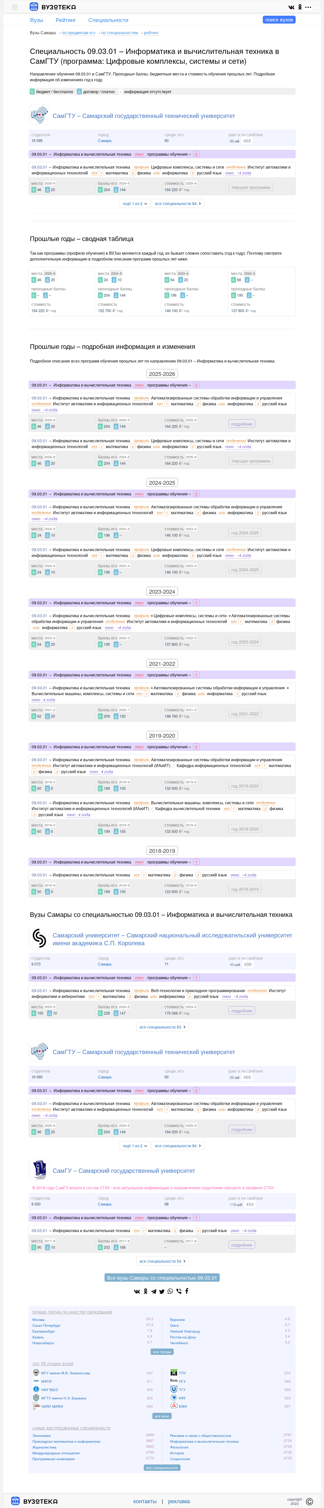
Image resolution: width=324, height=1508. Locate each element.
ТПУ (182, 1372)
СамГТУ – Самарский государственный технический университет (144, 115)
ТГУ (182, 1389)
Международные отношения (56, 1452)
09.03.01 (39, 167)
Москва (38, 1319)
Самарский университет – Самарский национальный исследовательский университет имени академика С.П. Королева (172, 938)
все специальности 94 (176, 203)
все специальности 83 (160, 1027)
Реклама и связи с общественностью (200, 1435)
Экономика (41, 1435)
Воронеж (177, 1319)
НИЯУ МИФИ (52, 1406)
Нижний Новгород (185, 1331)
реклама (179, 1501)
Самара (104, 140)
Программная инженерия (53, 1458)
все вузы (162, 1415)
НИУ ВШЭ (49, 1389)
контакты (145, 1501)
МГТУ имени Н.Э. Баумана (63, 1397)
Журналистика (44, 1447)
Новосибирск (43, 1342)
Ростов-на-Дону (183, 1336)
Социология (180, 1458)
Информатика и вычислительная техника (204, 1441)
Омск (174, 1325)
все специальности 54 (160, 1261)
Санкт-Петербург (46, 1325)
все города (162, 1351)
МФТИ (46, 1381)
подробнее (241, 423)
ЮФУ (183, 1406)
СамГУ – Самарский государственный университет (124, 1170)
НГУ (182, 1381)
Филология (179, 1447)
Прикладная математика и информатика (66, 1441)
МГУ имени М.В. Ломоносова (65, 1372)
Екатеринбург (43, 1331)
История (177, 1452)
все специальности (162, 1467)
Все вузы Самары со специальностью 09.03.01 (162, 1277)
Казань (38, 1336)
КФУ (182, 1397)
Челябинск (179, 1342)
